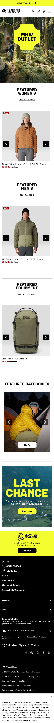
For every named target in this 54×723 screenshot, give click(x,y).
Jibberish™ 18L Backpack (14, 359)
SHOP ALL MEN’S (27, 195)
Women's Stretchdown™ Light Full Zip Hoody (24, 164)
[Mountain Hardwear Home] (11, 11)
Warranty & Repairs (11, 585)
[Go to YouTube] (49, 654)
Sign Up (27, 550)
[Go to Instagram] (37, 654)
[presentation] (33, 11)
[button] (49, 11)
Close (50, 697)
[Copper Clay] (26, 136)
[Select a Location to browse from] (3, 667)
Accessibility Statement (13, 590)
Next (46, 144)
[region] (27, 708)
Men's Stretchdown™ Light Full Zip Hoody (22, 259)
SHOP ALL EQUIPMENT (27, 294)
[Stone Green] (26, 330)
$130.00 (13, 361)
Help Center (11, 571)
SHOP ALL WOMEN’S (27, 100)
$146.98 (6, 167)
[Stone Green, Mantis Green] (26, 231)
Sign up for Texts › (20, 645)
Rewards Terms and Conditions (14, 681)
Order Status (8, 580)
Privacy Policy (34, 677)
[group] (27, 544)
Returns (6, 575)
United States (12, 667)
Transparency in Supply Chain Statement (19, 690)
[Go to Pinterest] (32, 654)
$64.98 (5, 361)
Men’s (27, 445)
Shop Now (27, 511)
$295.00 (14, 167)
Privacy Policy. (30, 720)
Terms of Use (32, 637)
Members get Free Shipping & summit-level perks (27, 544)
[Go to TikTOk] (26, 654)
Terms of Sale (20, 677)
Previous (6, 144)
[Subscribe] (50, 630)
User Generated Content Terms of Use (17, 686)
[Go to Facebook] (43, 654)
